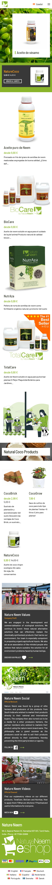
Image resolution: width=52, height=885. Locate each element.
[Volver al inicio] (5, 4)
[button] (38, 4)
